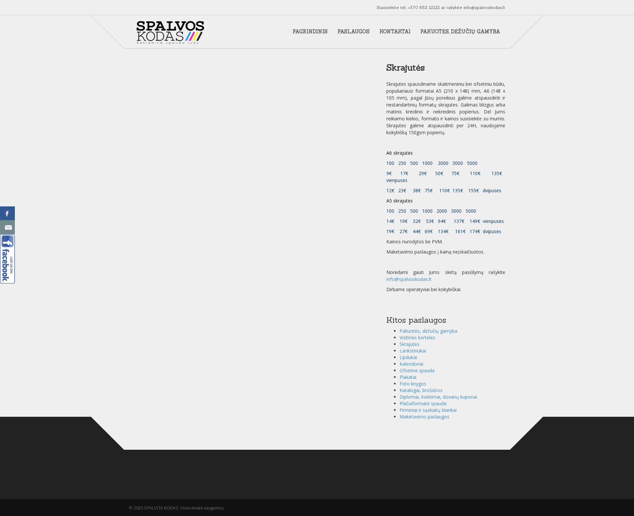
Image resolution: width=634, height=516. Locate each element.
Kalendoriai (411, 364)
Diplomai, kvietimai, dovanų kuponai (438, 397)
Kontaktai (394, 31)
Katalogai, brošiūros (421, 390)
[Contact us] (7, 227)
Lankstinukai (413, 351)
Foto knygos (413, 383)
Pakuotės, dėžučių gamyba (460, 31)
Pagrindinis (310, 31)
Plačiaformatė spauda (423, 403)
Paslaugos (353, 31)
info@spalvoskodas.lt (484, 7)
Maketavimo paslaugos (424, 416)
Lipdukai (408, 357)
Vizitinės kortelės (417, 337)
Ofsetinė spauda (417, 370)
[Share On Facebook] (7, 213)
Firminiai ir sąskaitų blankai (428, 410)
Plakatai (408, 377)
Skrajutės (409, 344)
